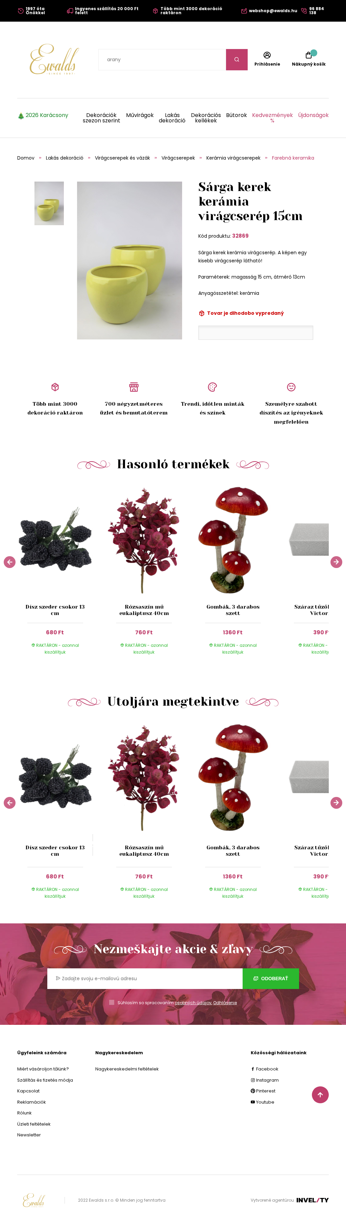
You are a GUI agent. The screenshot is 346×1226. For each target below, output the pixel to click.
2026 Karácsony (47, 116)
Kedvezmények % (272, 118)
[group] (61, 574)
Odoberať (274, 978)
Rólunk (24, 1113)
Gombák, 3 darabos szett (233, 610)
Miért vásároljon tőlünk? (43, 1069)
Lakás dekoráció (172, 118)
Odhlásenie (225, 1003)
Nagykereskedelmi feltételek (127, 1069)
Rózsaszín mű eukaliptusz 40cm (144, 610)
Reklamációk (31, 1102)
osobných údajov (193, 1003)
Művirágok (140, 116)
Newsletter (29, 1135)
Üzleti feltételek (34, 1124)
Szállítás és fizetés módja (45, 1080)
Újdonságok (313, 116)
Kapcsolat (28, 1091)
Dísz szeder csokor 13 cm (55, 610)
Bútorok (236, 116)
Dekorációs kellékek (206, 118)
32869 (240, 235)
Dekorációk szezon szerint (101, 118)
